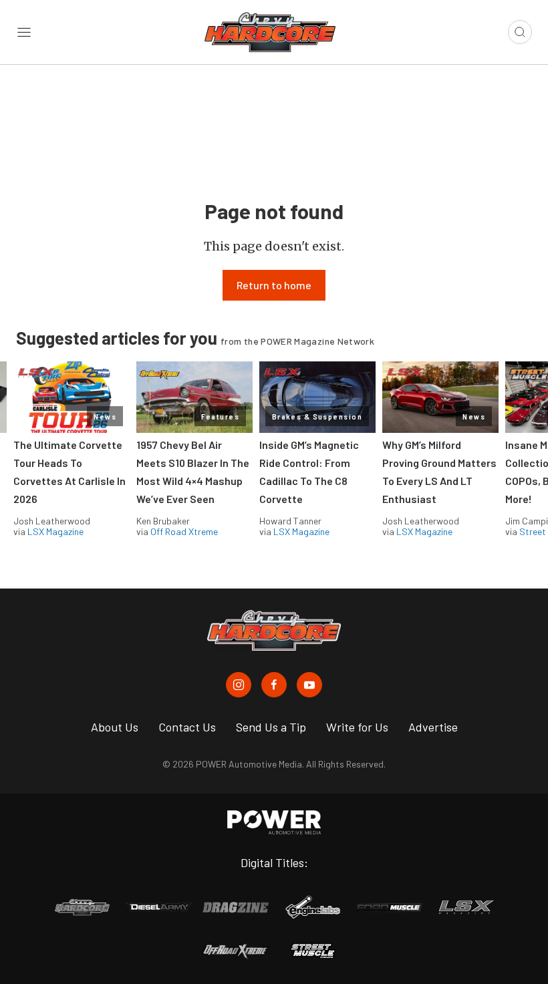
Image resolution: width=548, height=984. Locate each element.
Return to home (274, 285)
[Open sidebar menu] (24, 32)
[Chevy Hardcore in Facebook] (274, 684)
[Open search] (520, 32)
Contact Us (187, 726)
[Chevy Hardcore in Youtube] (309, 684)
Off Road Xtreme (184, 531)
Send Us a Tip (271, 726)
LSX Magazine (55, 531)
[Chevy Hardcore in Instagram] (238, 684)
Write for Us (357, 726)
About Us (114, 726)
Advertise (433, 726)
